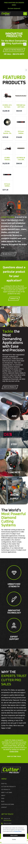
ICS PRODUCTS (5, 779)
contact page (13, 741)
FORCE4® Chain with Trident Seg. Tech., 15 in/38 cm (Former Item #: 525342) (21, 96)
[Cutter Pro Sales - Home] (12, 13)
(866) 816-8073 (7, 813)
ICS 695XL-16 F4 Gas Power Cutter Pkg (7, 96)
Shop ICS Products (14, 52)
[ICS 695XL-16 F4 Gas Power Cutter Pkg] (7, 85)
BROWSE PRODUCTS (8, 243)
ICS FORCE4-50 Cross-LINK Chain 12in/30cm (20, 148)
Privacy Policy (17, 831)
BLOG (2, 791)
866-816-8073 (20, 737)
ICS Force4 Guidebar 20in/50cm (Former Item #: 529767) (7, 175)
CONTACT (4, 797)
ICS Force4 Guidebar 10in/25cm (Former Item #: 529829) (21, 122)
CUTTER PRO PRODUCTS (8, 776)
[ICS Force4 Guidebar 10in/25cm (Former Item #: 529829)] (21, 112)
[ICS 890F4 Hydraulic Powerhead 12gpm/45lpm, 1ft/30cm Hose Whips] (7, 138)
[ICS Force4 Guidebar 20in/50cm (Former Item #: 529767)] (7, 164)
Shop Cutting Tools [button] (14, 746)
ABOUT (3, 785)
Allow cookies (14, 835)
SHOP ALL (4, 773)
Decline (14, 839)
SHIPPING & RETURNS (7, 794)
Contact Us (14, 288)
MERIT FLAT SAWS (6, 782)
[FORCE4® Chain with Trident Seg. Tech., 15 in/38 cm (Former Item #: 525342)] (21, 85)
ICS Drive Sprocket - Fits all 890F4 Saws (7, 122)
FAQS (2, 788)
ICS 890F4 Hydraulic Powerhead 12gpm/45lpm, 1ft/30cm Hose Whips (7, 148)
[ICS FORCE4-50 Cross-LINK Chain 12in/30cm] (21, 138)
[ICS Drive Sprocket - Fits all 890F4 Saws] (7, 112)
